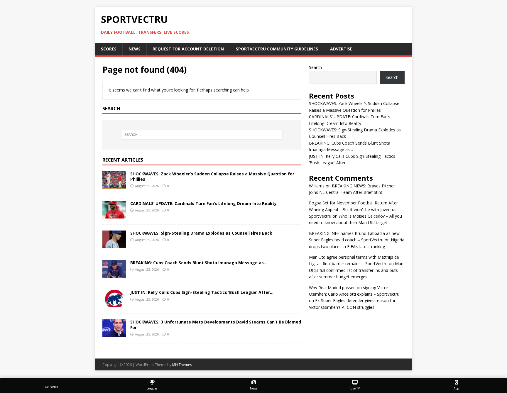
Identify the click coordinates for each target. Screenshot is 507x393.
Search (315, 67)
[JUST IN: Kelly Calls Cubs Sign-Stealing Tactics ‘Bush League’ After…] (114, 304)
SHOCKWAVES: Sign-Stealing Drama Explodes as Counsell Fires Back (201, 233)
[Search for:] (201, 135)
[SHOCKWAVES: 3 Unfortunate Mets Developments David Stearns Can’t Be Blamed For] (114, 333)
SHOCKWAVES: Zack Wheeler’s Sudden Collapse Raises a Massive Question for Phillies (212, 176)
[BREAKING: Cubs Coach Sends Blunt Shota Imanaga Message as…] (114, 274)
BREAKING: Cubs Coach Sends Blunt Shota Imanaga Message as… (198, 262)
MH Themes (182, 364)
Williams (317, 186)
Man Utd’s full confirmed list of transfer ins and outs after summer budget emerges (356, 270)
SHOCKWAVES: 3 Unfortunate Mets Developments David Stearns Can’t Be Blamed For (215, 324)
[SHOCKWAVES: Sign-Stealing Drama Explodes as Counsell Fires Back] (114, 245)
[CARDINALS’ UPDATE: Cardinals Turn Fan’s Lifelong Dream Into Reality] (114, 215)
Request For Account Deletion (188, 49)
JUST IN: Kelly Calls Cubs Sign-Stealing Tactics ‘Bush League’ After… (201, 292)
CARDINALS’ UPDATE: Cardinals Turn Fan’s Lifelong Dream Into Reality (203, 203)
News (135, 49)
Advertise (341, 49)
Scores (108, 49)
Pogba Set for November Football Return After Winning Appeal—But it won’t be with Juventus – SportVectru (354, 209)
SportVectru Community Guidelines (277, 49)
